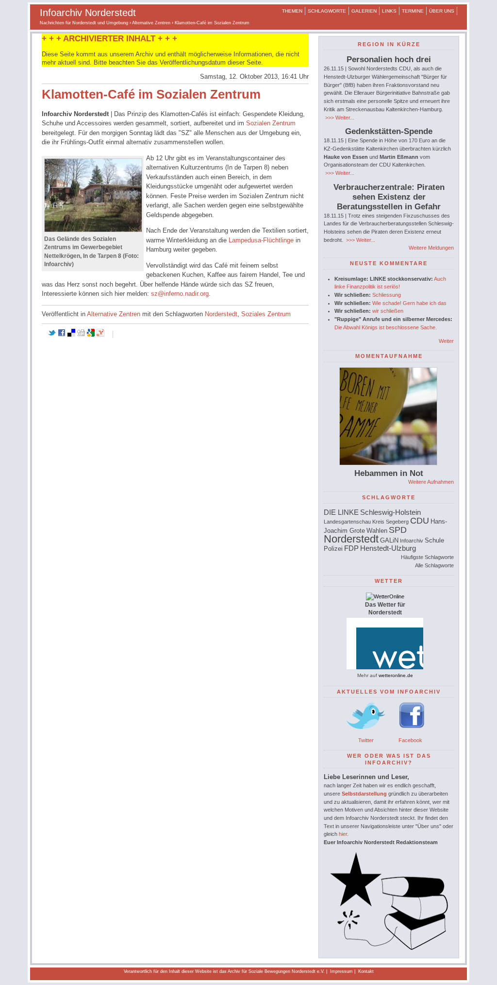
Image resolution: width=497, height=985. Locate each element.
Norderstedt (221, 314)
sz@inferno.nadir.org (180, 293)
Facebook (410, 740)
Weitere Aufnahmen (431, 482)
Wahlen (376, 530)
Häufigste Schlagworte (427, 557)
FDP (351, 548)
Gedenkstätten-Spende (388, 131)
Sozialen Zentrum (271, 123)
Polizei (333, 548)
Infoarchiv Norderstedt (88, 12)
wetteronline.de (396, 675)
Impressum (341, 971)
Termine (413, 11)
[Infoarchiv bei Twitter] (366, 732)
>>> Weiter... (339, 117)
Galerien (364, 11)
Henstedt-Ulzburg (388, 548)
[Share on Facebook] (62, 334)
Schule (434, 540)
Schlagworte (327, 11)
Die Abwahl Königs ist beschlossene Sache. (385, 327)
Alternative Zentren (151, 22)
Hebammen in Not (388, 473)
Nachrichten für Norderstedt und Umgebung (84, 22)
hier (343, 834)
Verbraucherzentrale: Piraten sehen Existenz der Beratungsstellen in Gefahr (389, 197)
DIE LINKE (341, 512)
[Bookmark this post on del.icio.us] (71, 334)
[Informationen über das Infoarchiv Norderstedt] (389, 948)
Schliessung (386, 295)
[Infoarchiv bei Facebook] (411, 732)
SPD (398, 530)
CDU (419, 521)
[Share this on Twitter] (52, 334)
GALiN (389, 540)
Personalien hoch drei (389, 59)
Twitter (366, 740)
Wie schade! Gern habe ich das (409, 303)
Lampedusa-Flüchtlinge (261, 240)
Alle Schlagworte (434, 565)
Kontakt (366, 971)
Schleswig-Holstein (390, 512)
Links (389, 11)
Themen (292, 11)
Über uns (441, 11)
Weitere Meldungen (431, 248)
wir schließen (387, 311)
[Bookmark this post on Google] (91, 334)
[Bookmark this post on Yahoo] (100, 334)
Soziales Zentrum (266, 314)
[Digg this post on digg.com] (81, 334)
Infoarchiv (411, 540)
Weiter (446, 341)
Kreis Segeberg (390, 522)
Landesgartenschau (347, 522)
